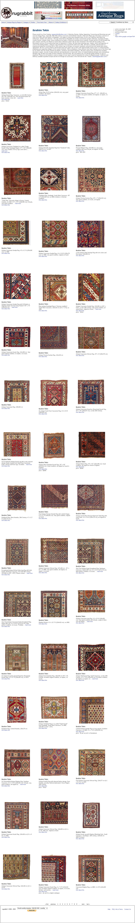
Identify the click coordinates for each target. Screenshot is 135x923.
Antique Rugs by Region (14, 22)
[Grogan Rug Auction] (78, 9)
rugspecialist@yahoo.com (58, 34)
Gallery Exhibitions (60, 22)
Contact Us (127, 909)
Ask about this (6, 99)
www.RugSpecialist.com (99, 56)
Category (25, 22)
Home (3, 22)
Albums (51, 22)
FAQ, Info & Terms (117, 909)
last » (88, 904)
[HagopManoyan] (111, 18)
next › (83, 904)
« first (46, 904)
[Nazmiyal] (48, 8)
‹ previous (53, 904)
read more (20, 98)
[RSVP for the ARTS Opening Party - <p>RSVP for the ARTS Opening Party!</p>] (51, 907)
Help (109, 909)
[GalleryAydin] (110, 8)
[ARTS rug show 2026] (48, 19)
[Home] (17, 19)
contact (117, 33)
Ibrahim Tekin (6, 93)
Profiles (33, 22)
